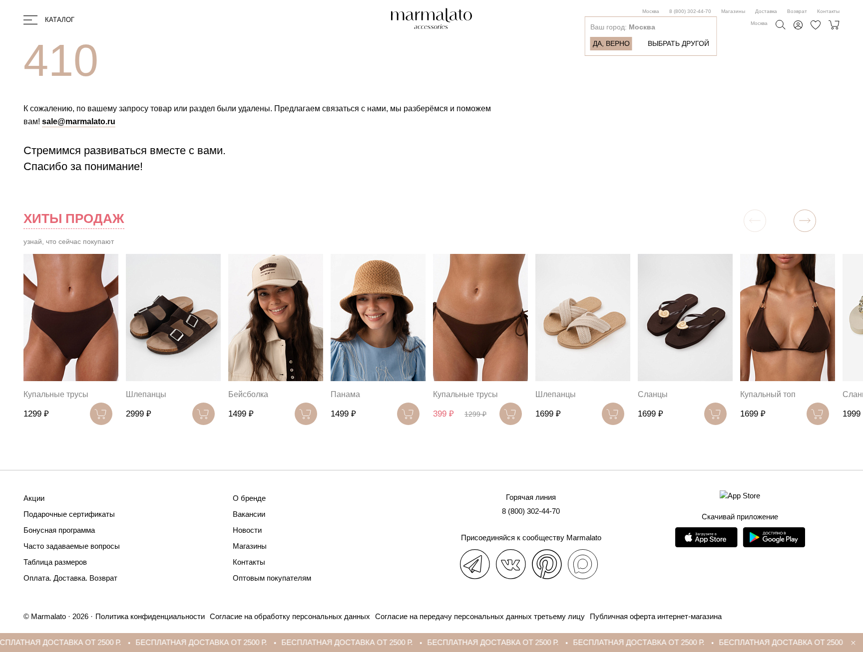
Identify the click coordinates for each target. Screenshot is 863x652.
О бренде (249, 498)
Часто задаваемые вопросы (71, 546)
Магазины (733, 11)
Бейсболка (248, 394)
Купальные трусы (55, 394)
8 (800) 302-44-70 (690, 11)
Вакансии (249, 514)
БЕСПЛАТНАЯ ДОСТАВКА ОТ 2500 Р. (178, 642)
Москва (650, 11)
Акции (33, 498)
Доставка (766, 11)
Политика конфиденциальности (150, 616)
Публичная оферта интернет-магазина (656, 616)
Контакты (828, 11)
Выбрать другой (678, 43)
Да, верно (611, 43)
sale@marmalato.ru (78, 121)
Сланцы (653, 394)
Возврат (797, 11)
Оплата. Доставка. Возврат (70, 578)
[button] (805, 221)
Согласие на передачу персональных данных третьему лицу (480, 616)
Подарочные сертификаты (69, 514)
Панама (345, 394)
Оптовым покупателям (272, 578)
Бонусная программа (59, 530)
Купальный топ (768, 394)
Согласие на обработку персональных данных (290, 616)
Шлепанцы (146, 394)
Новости (247, 530)
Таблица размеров (55, 562)
